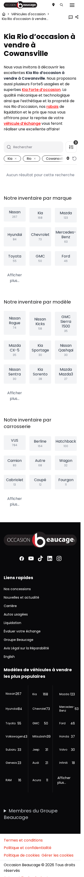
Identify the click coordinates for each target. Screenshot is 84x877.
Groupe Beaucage (18, 639)
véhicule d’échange (22, 123)
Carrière (10, 606)
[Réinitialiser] (74, 158)
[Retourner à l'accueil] (4, 14)
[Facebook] (21, 558)
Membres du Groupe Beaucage (31, 814)
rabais (52, 106)
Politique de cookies (22, 855)
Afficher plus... (14, 277)
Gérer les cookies (58, 855)
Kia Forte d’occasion (41, 89)
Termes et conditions (23, 840)
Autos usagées (16, 614)
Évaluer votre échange (22, 631)
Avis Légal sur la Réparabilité (26, 648)
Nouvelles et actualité (21, 597)
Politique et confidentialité (27, 847)
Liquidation (12, 622)
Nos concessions (17, 589)
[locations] (53, 4)
